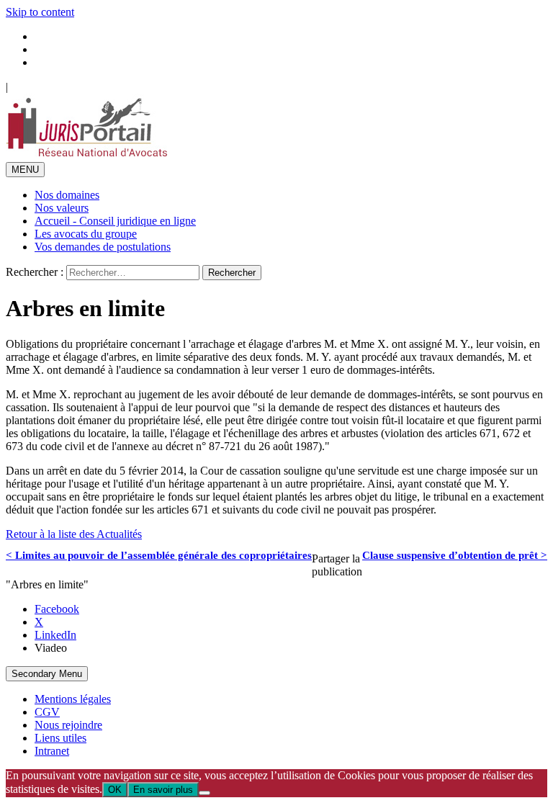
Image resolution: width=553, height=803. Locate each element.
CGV (47, 712)
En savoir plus (163, 789)
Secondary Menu (47, 673)
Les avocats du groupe (86, 234)
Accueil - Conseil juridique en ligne (115, 221)
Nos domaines (67, 195)
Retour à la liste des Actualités (74, 534)
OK (115, 789)
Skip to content (40, 12)
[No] (204, 793)
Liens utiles (60, 738)
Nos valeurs (62, 208)
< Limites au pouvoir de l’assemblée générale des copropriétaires (159, 555)
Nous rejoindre (68, 725)
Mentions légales (73, 699)
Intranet (52, 751)
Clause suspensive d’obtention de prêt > (454, 555)
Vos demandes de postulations (103, 247)
